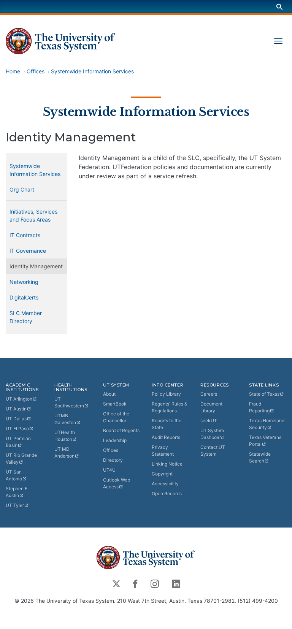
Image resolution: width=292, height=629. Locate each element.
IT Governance (28, 250)
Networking (24, 282)
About (109, 394)
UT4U (109, 470)
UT (19, 399)
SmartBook (115, 404)
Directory (113, 460)
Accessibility (165, 483)
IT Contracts (25, 235)
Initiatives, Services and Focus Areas (33, 215)
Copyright (162, 474)
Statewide (260, 457)
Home (13, 71)
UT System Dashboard (212, 434)
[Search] (279, 6)
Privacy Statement (163, 450)
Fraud (259, 407)
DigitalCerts (24, 297)
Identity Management (36, 266)
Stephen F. (17, 492)
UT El (17, 428)
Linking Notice (167, 464)
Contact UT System (212, 450)
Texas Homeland (266, 424)
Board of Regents (121, 430)
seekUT (208, 420)
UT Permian (18, 442)
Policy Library (166, 394)
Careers (208, 394)
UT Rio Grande (21, 458)
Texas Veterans (265, 440)
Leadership (115, 440)
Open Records (167, 493)
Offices (35, 71)
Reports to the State (166, 424)
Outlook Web (116, 483)
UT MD (64, 452)
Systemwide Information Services (92, 71)
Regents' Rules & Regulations (169, 407)
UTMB (65, 419)
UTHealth (64, 435)
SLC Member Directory (26, 317)
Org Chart (22, 189)
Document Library (211, 407)
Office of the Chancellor (116, 417)
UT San (14, 475)
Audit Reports (166, 437)
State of (264, 394)
